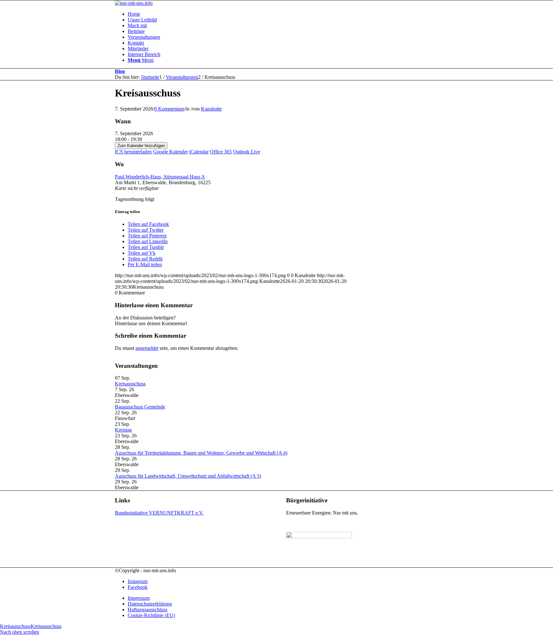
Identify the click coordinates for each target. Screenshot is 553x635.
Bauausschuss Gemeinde (140, 406)
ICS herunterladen (133, 151)
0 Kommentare (169, 108)
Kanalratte (211, 108)
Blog (120, 71)
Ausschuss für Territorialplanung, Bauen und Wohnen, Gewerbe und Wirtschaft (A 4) (201, 453)
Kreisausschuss (130, 383)
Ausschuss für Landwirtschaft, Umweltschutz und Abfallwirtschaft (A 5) (188, 476)
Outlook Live (246, 151)
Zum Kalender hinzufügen (141, 145)
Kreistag (123, 430)
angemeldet (146, 348)
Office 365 (221, 151)
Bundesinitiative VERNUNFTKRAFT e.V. (159, 512)
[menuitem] (283, 14)
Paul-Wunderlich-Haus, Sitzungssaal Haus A (160, 176)
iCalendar (199, 151)
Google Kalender (170, 151)
